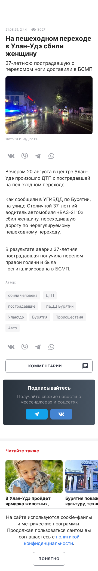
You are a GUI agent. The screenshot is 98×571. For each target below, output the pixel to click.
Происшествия (69, 317)
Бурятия (39, 317)
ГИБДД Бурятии (59, 306)
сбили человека (23, 295)
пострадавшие (21, 306)
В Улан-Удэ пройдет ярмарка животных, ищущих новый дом (28, 504)
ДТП (50, 295)
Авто (12, 328)
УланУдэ (16, 317)
